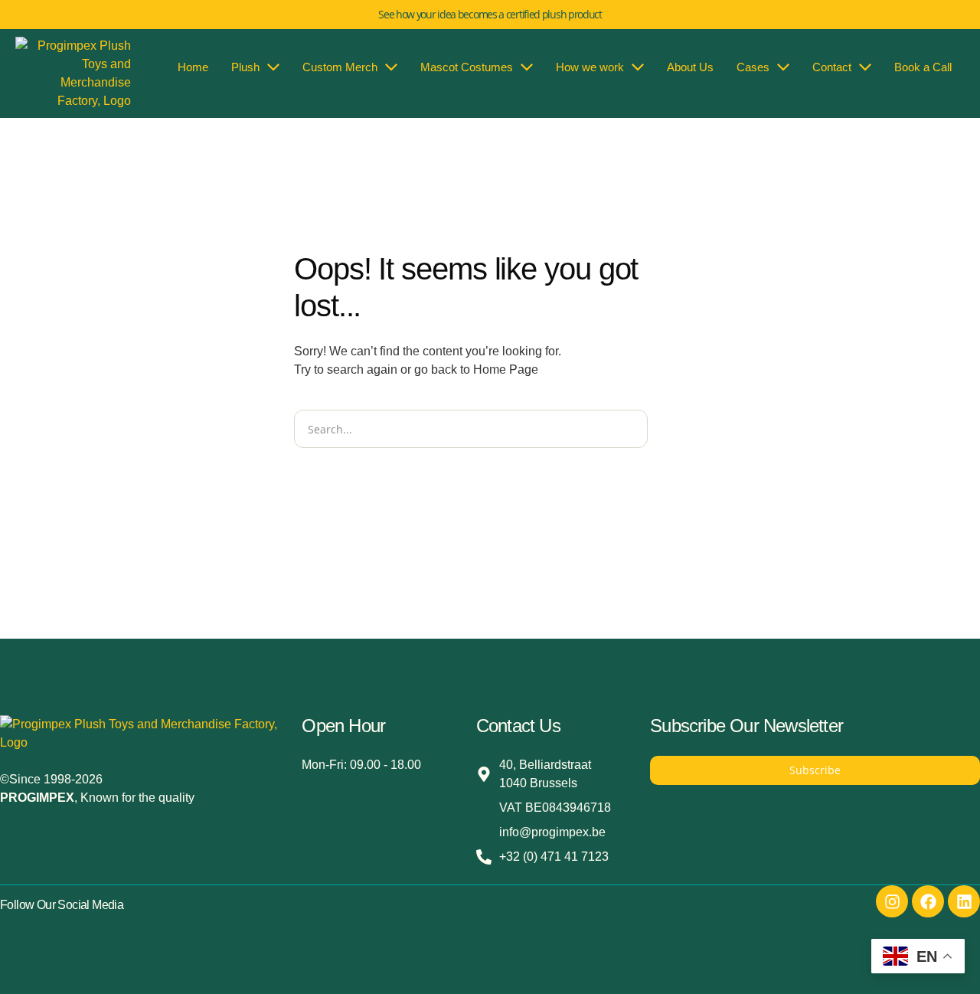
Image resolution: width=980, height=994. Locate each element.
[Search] (667, 429)
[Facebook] (928, 901)
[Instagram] (892, 901)
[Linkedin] (964, 901)
